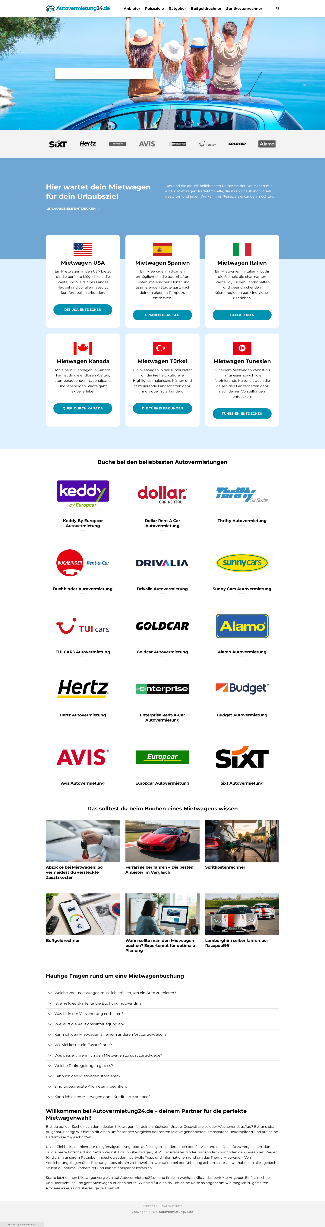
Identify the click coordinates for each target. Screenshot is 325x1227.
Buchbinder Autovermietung (83, 588)
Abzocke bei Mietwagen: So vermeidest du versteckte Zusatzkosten (74, 872)
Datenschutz (172, 1206)
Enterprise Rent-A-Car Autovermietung (162, 717)
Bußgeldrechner (206, 8)
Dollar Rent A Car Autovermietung (162, 523)
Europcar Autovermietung (162, 783)
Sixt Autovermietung (242, 783)
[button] (277, 8)
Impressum (151, 1206)
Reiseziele (154, 8)
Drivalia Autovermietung (162, 588)
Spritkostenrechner (244, 8)
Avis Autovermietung (83, 783)
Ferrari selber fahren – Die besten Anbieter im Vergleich (159, 870)
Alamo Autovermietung (242, 652)
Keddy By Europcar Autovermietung (83, 523)
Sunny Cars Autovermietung (242, 588)
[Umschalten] (50, 993)
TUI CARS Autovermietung (83, 652)
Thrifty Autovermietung (242, 520)
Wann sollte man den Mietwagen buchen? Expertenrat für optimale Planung (160, 945)
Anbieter (132, 8)
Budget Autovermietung (242, 715)
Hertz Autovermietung (83, 715)
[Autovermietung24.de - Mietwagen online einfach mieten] (78, 8)
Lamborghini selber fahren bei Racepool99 (236, 943)
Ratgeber (177, 8)
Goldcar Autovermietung (162, 652)
